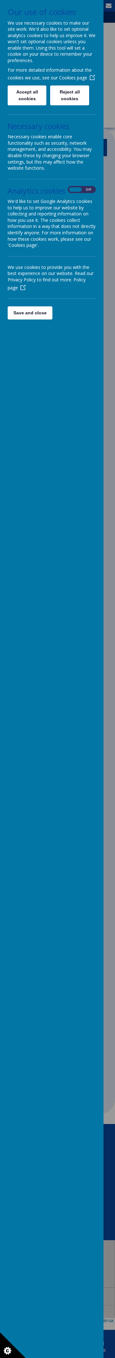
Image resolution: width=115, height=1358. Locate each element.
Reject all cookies (70, 95)
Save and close (30, 312)
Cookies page (73, 78)
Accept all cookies (27, 95)
